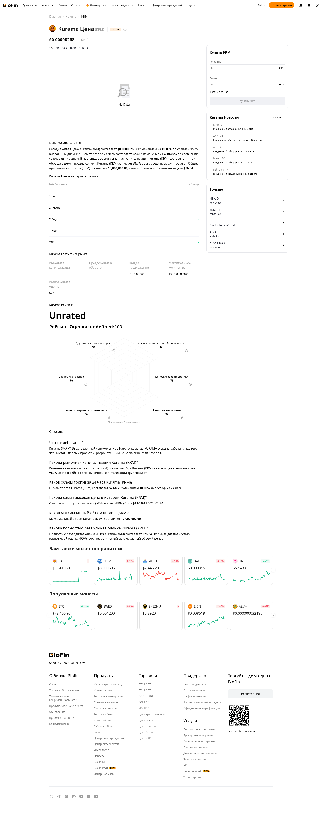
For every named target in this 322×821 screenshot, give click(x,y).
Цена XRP (145, 738)
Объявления (57, 712)
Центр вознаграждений (109, 738)
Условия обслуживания (64, 690)
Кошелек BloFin (59, 724)
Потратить (215, 61)
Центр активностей (106, 744)
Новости (99, 756)
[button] (273, 570)
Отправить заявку (195, 690)
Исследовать (102, 750)
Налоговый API (196, 771)
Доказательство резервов (200, 753)
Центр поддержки (194, 684)
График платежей (194, 696)
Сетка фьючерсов (105, 708)
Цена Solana (146, 732)
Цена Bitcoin (146, 720)
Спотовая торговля (106, 702)
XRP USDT (145, 708)
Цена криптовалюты (152, 714)
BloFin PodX (104, 768)
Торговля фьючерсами (108, 696)
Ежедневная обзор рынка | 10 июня (233, 129)
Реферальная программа (199, 741)
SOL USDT (145, 702)
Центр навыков (104, 774)
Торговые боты (103, 714)
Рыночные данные (195, 747)
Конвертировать (104, 690)
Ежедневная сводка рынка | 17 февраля (235, 173)
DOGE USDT (146, 696)
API (185, 765)
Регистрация (284, 5)
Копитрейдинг (103, 720)
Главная (55, 16)
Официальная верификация (201, 708)
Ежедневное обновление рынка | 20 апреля (237, 140)
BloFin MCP (101, 762)
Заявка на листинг (195, 759)
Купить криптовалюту (108, 684)
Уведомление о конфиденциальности (63, 698)
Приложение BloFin (61, 718)
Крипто (71, 16)
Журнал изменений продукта (202, 702)
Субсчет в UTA (103, 726)
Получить (215, 78)
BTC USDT (145, 684)
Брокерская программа (198, 735)
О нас (52, 684)
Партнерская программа (199, 729)
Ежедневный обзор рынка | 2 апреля (233, 151)
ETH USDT (145, 690)
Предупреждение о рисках (66, 706)
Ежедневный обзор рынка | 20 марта (233, 162)
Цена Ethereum (148, 726)
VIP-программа (193, 777)
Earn (97, 732)
